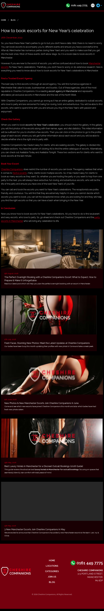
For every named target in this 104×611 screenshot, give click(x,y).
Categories (52, 571)
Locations (52, 566)
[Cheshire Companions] (10, 5)
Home (52, 560)
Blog (52, 582)
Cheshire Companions (12, 169)
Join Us (52, 576)
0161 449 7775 (79, 5)
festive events (20, 173)
